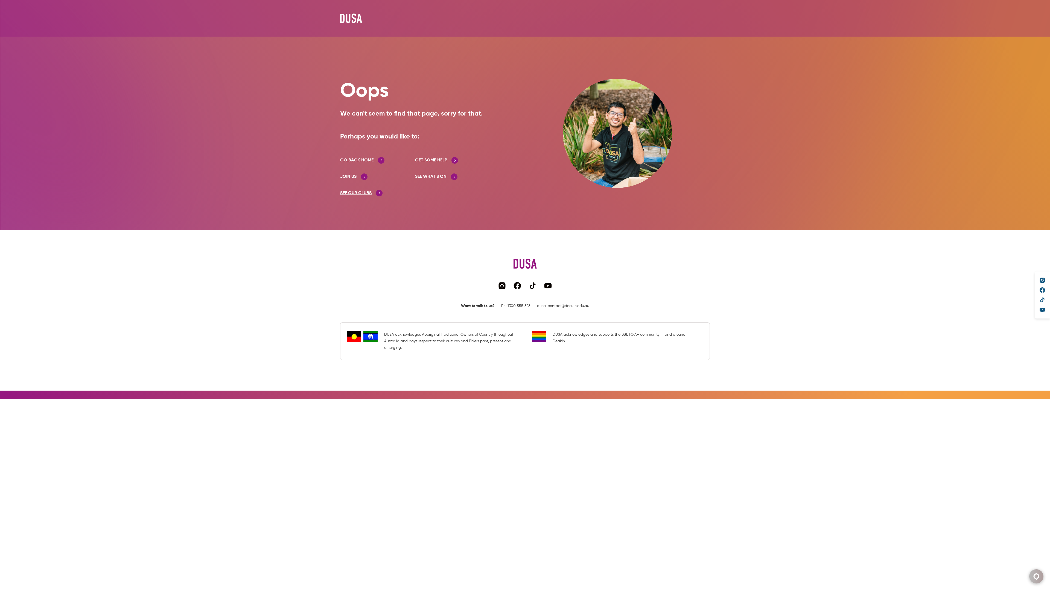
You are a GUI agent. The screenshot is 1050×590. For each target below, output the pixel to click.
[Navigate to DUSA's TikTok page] (1042, 300)
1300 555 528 (519, 306)
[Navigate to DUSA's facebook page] (1042, 290)
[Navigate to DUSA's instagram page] (1042, 280)
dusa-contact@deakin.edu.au (563, 306)
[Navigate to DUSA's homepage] (351, 18)
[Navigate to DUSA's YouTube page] (1042, 309)
